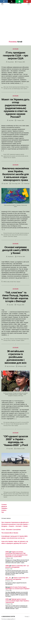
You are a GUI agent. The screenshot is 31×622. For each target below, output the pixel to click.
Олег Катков (11, 366)
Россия (9, 157)
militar (12, 120)
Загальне (15, 48)
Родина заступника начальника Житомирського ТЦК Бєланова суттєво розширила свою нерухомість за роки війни (16, 554)
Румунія (5, 236)
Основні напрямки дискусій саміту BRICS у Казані (15, 250)
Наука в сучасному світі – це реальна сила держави (17, 566)
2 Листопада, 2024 (15, 183)
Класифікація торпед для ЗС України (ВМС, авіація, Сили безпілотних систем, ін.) (14, 537)
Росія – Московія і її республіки (11, 529)
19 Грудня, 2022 (20, 304)
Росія (27, 87)
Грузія (13, 234)
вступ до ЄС (18, 422)
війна (4, 87)
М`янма (27, 493)
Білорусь (18, 492)
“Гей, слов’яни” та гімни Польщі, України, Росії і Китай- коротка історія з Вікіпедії (15, 296)
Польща (5, 340)
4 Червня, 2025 (20, 120)
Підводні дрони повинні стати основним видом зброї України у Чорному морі (17, 600)
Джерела (4, 506)
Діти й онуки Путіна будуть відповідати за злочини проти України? (17, 588)
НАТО (26, 424)
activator (12, 62)
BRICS (5, 281)
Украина (13, 157)
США (21, 88)
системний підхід (16, 88)
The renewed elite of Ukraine (9, 533)
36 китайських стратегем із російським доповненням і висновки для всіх (15, 356)
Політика (5, 425)
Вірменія (5, 493)
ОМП (8, 154)
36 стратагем (6, 422)
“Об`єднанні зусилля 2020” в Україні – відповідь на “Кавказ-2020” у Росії (15, 440)
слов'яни (13, 340)
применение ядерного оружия (17, 154)
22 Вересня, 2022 (22, 366)
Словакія (18, 340)
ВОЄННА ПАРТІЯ (15, 3)
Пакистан (20, 495)
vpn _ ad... (8, 578)
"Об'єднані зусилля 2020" (9, 492)
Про (2, 512)
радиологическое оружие (9, 156)
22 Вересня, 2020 (20, 448)
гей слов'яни (6, 338)
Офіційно (4, 508)
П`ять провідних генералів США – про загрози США (15, 55)
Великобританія (25, 492)
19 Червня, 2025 (21, 62)
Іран (7, 87)
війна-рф (12, 422)
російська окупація (22, 234)
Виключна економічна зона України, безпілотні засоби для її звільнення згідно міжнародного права (15, 174)
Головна (4, 504)
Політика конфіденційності (8, 619)
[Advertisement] (15, 24)
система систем (7, 88)
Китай (10, 87)
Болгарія (17, 233)
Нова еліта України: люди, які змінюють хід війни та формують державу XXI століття (14, 542)
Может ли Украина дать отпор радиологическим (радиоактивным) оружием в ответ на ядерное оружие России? (15, 108)
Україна (25, 88)
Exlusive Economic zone (9, 233)
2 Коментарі (26, 183)
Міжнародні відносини (23, 338)
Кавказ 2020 (18, 493)
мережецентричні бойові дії (18, 87)
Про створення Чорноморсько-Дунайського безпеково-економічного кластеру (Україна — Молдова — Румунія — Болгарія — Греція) (15, 524)
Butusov (12, 256)
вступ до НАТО (25, 422)
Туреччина (10, 236)
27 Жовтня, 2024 (21, 256)
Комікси (3, 510)
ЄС (4, 424)
